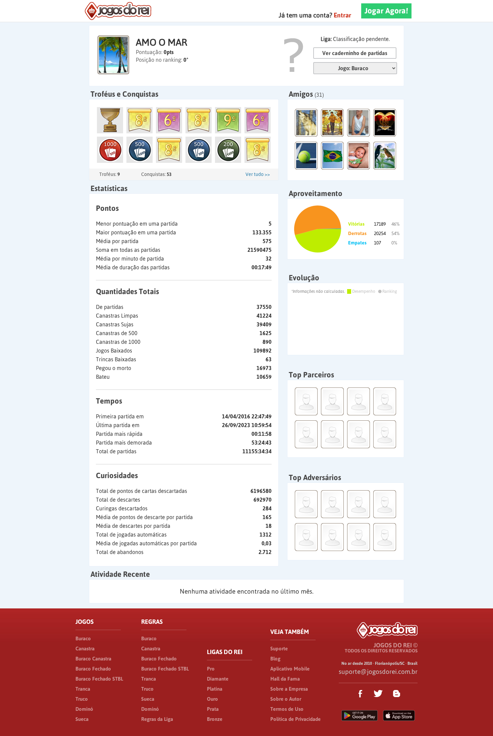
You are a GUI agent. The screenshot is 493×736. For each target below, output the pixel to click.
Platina (214, 689)
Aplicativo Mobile (290, 669)
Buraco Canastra (93, 658)
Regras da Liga (157, 719)
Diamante (217, 679)
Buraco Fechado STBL (99, 679)
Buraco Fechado (93, 669)
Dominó (84, 709)
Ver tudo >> (257, 174)
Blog (275, 658)
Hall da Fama (285, 679)
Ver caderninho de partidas (354, 53)
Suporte (279, 648)
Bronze (214, 719)
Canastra (85, 648)
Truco (81, 699)
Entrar (342, 15)
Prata (213, 709)
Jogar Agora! (386, 10)
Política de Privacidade (295, 719)
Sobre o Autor (285, 699)
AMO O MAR (161, 42)
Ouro (212, 699)
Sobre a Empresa (289, 689)
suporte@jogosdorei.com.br (378, 671)
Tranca (82, 689)
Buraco (83, 638)
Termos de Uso (287, 709)
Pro (211, 669)
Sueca (82, 719)
